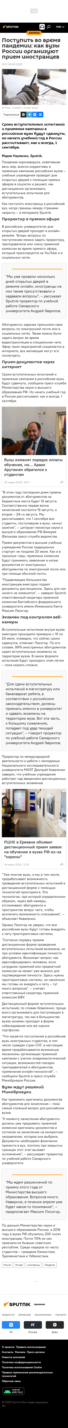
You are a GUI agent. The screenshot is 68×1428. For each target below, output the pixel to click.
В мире (19, 1264)
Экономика (43, 1314)
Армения (24, 1314)
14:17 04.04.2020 (12, 64)
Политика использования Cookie (22, 1367)
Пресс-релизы (36, 1352)
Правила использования (31, 1347)
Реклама (20, 1352)
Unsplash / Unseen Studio (25, 107)
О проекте (8, 1347)
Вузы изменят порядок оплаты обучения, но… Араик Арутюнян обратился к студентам (33, 467)
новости (8, 1314)
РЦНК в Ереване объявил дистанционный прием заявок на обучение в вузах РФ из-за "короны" (33, 849)
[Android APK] (13, 1391)
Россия (7, 1264)
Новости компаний (13, 1357)
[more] (62, 482)
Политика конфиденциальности (21, 1362)
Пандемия (50, 1264)
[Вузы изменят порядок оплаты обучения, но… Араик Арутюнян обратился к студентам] (34, 431)
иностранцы (33, 1264)
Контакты (7, 1352)
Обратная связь (11, 1381)
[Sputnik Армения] (11, 28)
